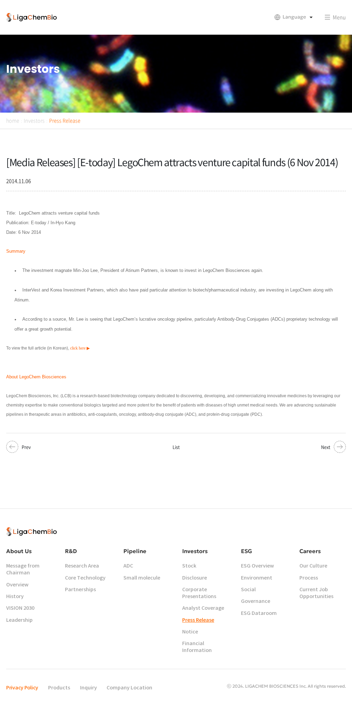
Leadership (19, 620)
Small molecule (141, 578)
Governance (255, 601)
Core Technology (85, 578)
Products (59, 688)
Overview (17, 585)
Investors (34, 120)
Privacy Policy (22, 688)
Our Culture (313, 566)
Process (308, 578)
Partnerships (80, 590)
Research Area (82, 566)
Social (248, 590)
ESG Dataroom (259, 613)
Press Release (64, 120)
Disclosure (194, 578)
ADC (128, 566)
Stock (189, 566)
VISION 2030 (20, 608)
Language (294, 17)
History (15, 596)
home (12, 120)
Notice (190, 632)
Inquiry (88, 688)
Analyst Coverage (203, 608)
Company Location (129, 688)
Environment (256, 578)
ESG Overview (257, 566)
